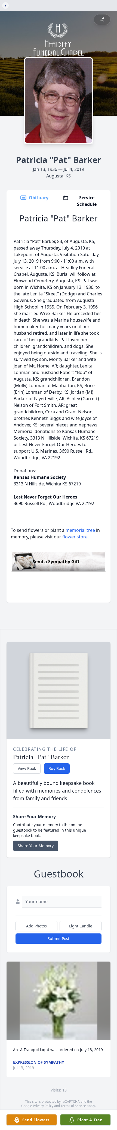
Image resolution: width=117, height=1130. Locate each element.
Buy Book (56, 768)
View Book (27, 768)
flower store (75, 537)
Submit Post (58, 938)
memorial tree (80, 530)
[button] (59, 1001)
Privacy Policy (43, 1106)
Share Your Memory (36, 845)
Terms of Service (73, 1106)
